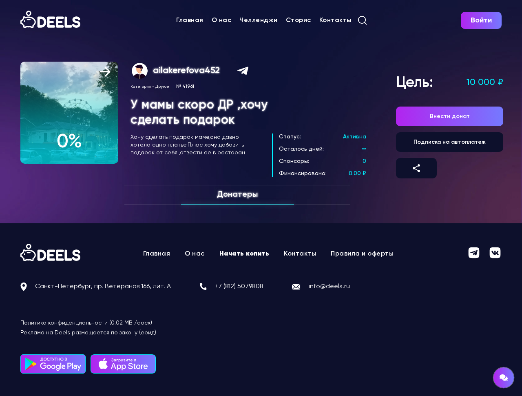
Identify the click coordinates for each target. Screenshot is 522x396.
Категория (140, 87)
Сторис (298, 20)
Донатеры (237, 195)
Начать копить (244, 254)
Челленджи (258, 20)
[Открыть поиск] (362, 20)
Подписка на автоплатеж (450, 142)
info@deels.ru (329, 286)
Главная (189, 20)
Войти (481, 20)
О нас (222, 20)
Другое (162, 87)
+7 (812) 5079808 (239, 286)
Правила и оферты (362, 254)
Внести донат (450, 116)
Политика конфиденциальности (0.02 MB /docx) (86, 323)
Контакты (335, 20)
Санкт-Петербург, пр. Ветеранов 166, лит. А (103, 286)
